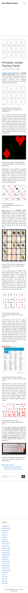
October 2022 (5, 552)
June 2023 (5, 534)
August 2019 (5, 572)
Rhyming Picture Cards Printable (12, 466)
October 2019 (5, 568)
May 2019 (4, 579)
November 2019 (6, 565)
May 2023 (4, 537)
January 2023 (5, 545)
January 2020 (5, 563)
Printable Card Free (9, 464)
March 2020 (5, 559)
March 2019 (5, 583)
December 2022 (6, 548)
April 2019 (4, 581)
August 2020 (5, 557)
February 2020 (6, 561)
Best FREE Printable (10, 3)
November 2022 (6, 550)
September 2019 (6, 570)
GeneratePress (14, 591)
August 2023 (5, 530)
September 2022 (6, 554)
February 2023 (6, 543)
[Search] (23, 476)
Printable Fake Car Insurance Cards (13, 468)
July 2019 (4, 574)
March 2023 (5, 541)
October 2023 (5, 526)
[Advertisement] (14, 21)
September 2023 (6, 528)
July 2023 (4, 532)
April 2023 (4, 539)
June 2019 (4, 576)
